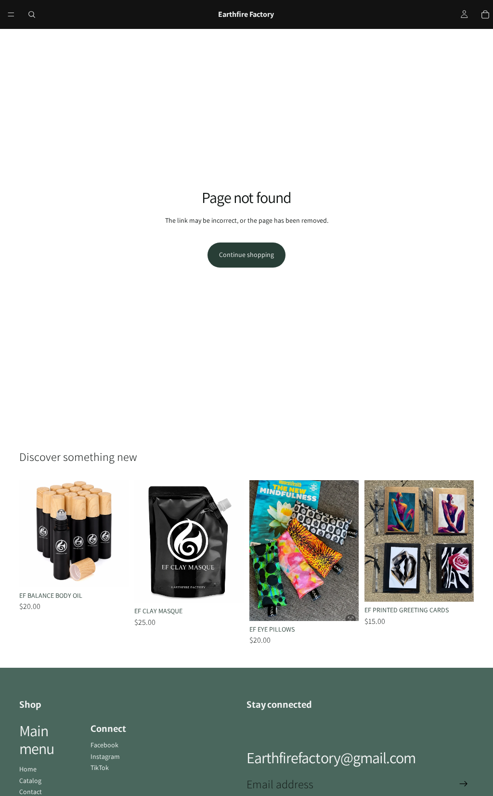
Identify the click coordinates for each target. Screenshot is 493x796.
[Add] (113, 572)
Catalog (30, 780)
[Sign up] (464, 784)
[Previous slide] (29, 533)
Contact (30, 791)
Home (28, 769)
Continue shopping (246, 254)
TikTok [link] (100, 767)
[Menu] (11, 14)
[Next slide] (118, 533)
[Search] (31, 14)
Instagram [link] (105, 756)
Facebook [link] (104, 745)
